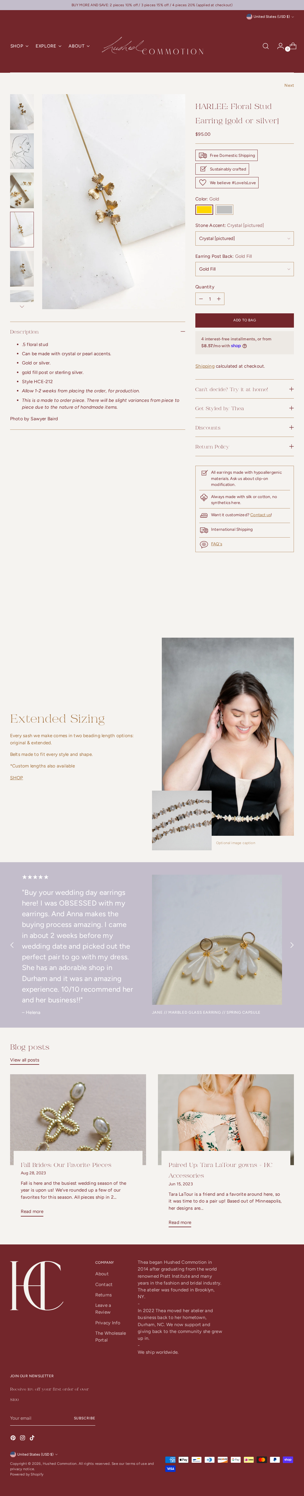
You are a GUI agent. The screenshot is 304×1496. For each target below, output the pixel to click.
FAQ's (216, 543)
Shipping (205, 366)
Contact (104, 1284)
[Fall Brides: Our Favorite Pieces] (78, 1119)
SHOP (16, 778)
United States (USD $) (272, 17)
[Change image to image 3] (22, 190)
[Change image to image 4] (22, 229)
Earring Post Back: (223, 256)
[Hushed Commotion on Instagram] (23, 1439)
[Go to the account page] (278, 46)
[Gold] (204, 210)
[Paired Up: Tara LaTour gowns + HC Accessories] (226, 1119)
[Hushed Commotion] (152, 46)
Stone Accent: (229, 225)
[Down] (22, 306)
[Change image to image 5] (22, 269)
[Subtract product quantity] (218, 299)
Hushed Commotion (60, 1464)
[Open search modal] (266, 46)
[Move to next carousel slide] (289, 605)
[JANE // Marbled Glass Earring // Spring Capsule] (217, 940)
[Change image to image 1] (22, 112)
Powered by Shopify (26, 1474)
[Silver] (224, 210)
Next (289, 85)
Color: (207, 199)
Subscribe (84, 1418)
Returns (103, 1295)
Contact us (260, 514)
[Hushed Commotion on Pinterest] (13, 1439)
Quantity (204, 287)
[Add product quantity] (201, 299)
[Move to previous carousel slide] (275, 606)
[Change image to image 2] (22, 151)
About (102, 1274)
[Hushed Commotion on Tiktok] (32, 1439)
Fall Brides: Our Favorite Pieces (66, 1164)
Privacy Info (108, 1323)
